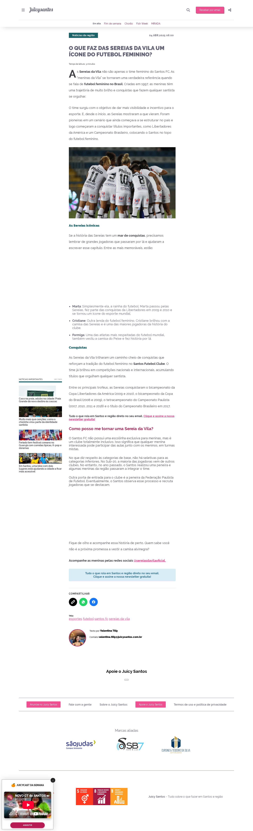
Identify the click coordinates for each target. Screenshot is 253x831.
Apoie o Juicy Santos (150, 704)
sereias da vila (119, 619)
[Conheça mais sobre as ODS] (102, 796)
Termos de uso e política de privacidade (200, 704)
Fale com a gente (80, 704)
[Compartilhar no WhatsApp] (83, 602)
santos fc (101, 619)
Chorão (129, 23)
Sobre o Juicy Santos (113, 704)
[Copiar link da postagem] (73, 602)
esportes (75, 619)
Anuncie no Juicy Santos (43, 704)
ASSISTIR (27, 825)
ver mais (58, 379)
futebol (88, 619)
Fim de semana (112, 23)
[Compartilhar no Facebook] (93, 602)
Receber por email (209, 10)
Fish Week (142, 23)
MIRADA (155, 23)
